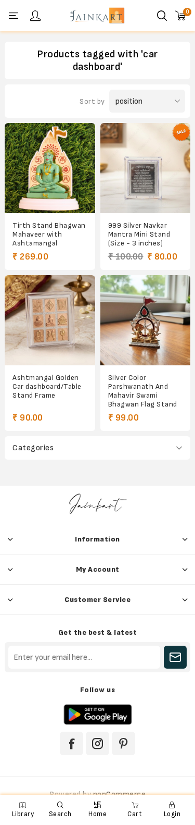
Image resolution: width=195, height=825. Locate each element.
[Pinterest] (123, 743)
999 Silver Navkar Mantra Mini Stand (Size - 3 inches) (139, 234)
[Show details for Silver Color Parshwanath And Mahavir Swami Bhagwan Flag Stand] (145, 320)
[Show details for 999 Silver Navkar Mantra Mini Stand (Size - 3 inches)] (145, 168)
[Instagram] (97, 743)
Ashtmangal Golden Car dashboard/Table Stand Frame (47, 386)
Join (175, 657)
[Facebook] (71, 743)
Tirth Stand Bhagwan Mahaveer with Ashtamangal (49, 234)
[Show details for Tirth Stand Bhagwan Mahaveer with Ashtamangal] (50, 168)
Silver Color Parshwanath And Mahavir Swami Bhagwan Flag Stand (142, 391)
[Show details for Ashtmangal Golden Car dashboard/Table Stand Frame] (50, 320)
